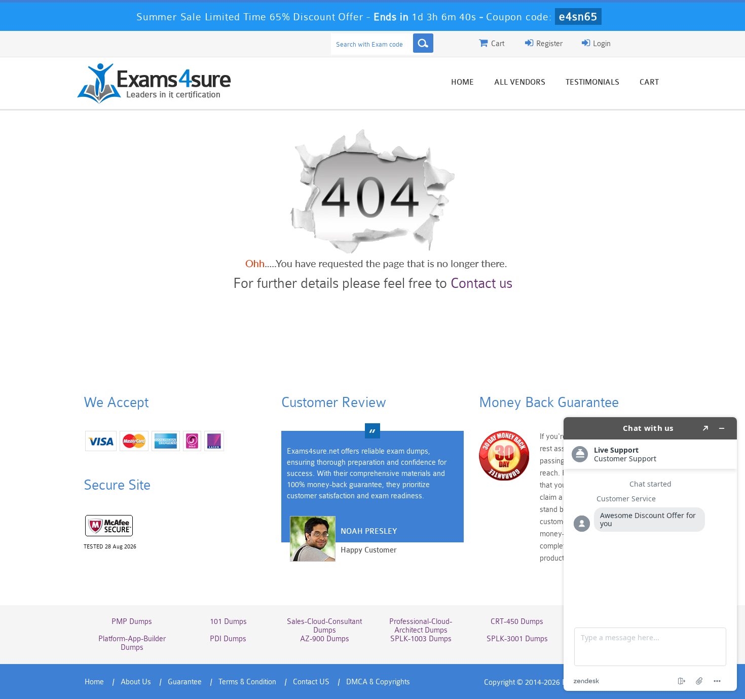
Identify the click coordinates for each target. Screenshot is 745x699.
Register (548, 44)
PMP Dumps (131, 621)
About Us (136, 682)
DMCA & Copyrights (378, 682)
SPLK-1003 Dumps (421, 639)
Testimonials (592, 82)
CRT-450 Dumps (517, 621)
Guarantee (185, 682)
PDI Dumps (228, 639)
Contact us (481, 283)
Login (601, 44)
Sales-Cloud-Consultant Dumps (324, 626)
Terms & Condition (247, 682)
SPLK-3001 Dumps (517, 639)
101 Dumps (228, 621)
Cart (649, 82)
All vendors (519, 82)
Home (462, 82)
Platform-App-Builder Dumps (132, 643)
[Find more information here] (650, 554)
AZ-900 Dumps (324, 639)
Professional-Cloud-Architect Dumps (420, 626)
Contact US (311, 682)
